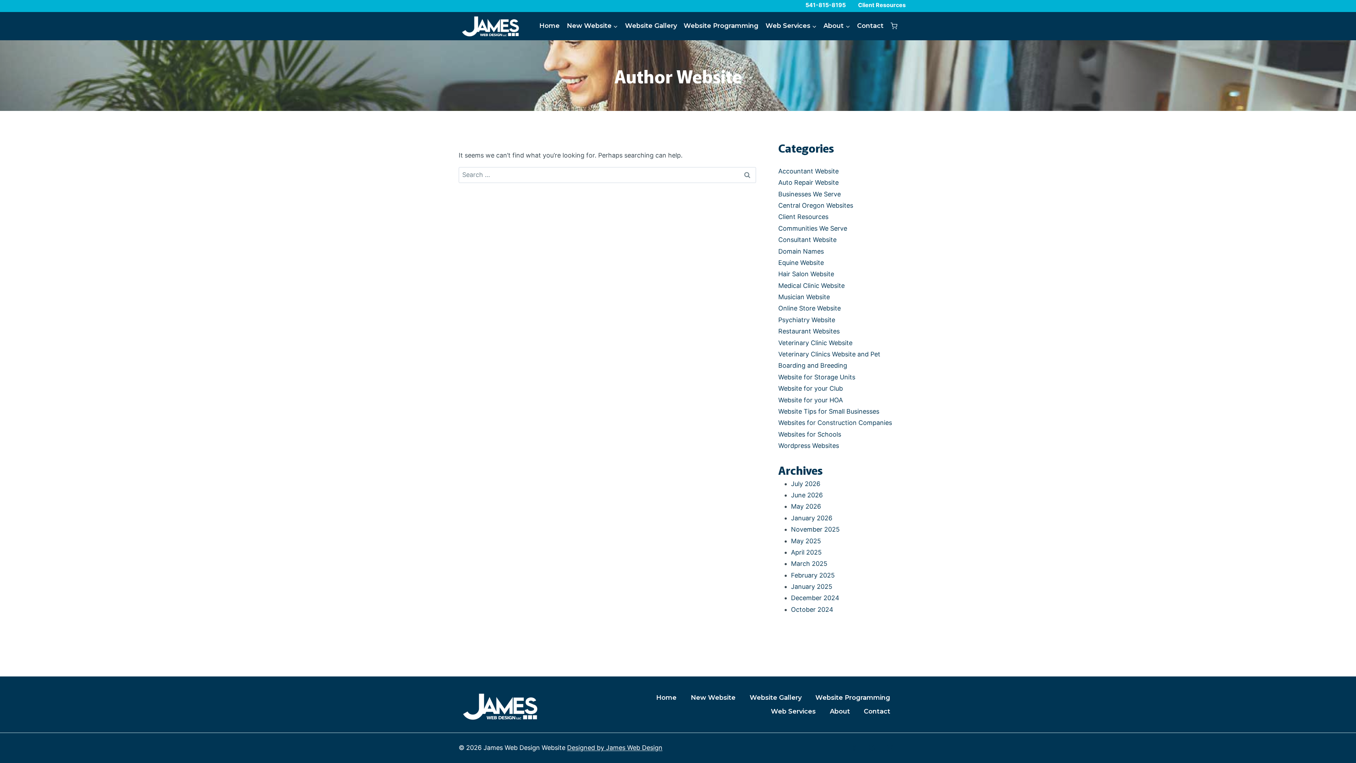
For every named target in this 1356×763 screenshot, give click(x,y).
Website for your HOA (810, 400)
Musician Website (804, 297)
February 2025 (813, 575)
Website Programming (721, 26)
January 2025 (811, 586)
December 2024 (815, 598)
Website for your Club (810, 388)
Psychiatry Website (806, 320)
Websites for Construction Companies (835, 422)
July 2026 (805, 483)
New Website (713, 698)
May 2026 (806, 506)
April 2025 (806, 552)
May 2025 (806, 541)
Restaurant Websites (809, 331)
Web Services (793, 711)
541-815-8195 (825, 4)
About (840, 711)
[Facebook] (854, 748)
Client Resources (882, 4)
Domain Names (801, 251)
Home (549, 26)
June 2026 (807, 495)
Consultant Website (807, 239)
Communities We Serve (812, 228)
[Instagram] (890, 748)
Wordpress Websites (808, 445)
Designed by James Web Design (614, 747)
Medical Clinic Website (811, 285)
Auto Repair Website (808, 182)
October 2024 (812, 609)
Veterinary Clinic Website (815, 343)
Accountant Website (808, 171)
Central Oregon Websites (815, 205)
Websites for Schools (809, 434)
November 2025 (815, 529)
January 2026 (811, 518)
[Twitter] (872, 748)
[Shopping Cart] (894, 26)
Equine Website (801, 262)
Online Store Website (809, 308)
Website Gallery (651, 26)
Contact (870, 26)
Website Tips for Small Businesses (828, 411)
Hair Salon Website (806, 274)
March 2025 (809, 563)
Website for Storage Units (816, 377)
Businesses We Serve (809, 194)
